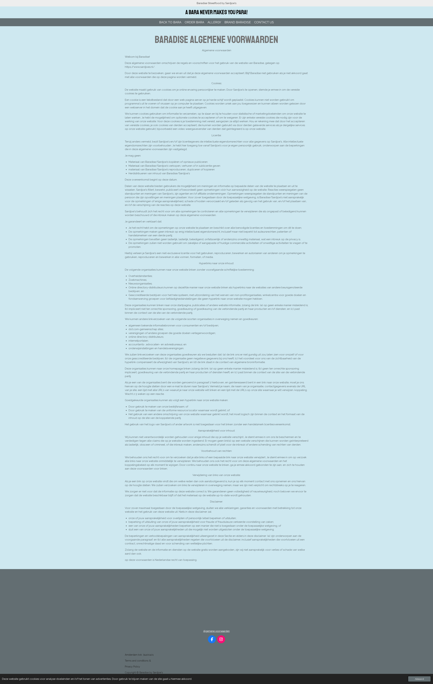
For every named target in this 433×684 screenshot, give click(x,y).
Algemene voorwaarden (216, 631)
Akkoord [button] (419, 679)
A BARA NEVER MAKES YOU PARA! (216, 12)
